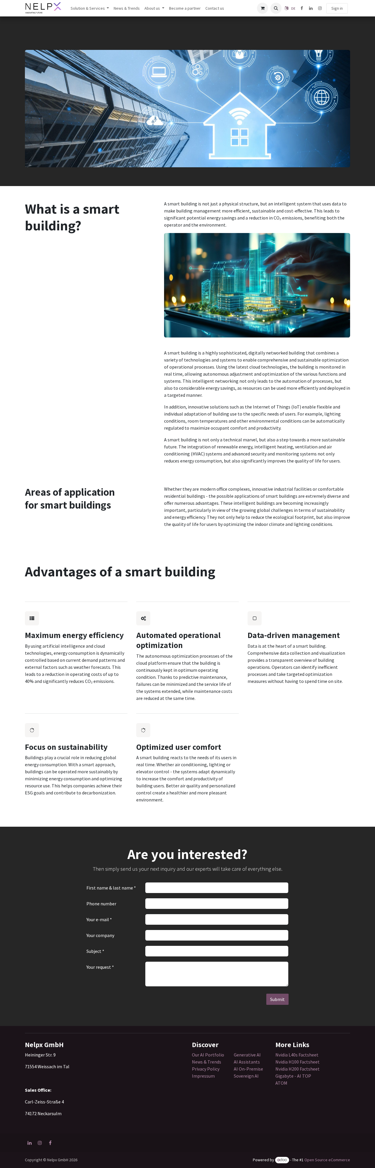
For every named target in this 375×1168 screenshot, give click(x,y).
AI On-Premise (248, 1069)
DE (293, 8)
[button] (276, 8)
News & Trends (207, 1062)
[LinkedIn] (311, 8)
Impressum (203, 1076)
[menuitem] (90, 8)
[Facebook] (302, 8)
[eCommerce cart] (262, 8)
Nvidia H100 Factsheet (297, 1062)
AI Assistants (247, 1062)
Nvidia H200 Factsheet (297, 1069)
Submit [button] (277, 999)
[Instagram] (320, 8)
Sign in (337, 8)
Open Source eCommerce (327, 1159)
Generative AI (247, 1055)
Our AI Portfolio (208, 1055)
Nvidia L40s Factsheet (296, 1055)
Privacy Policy (205, 1069)
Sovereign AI (246, 1076)
